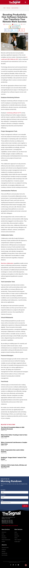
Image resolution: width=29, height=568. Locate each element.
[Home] (1, 7)
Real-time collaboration (7, 263)
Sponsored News (15, 7)
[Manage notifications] (26, 565)
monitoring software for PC (14, 112)
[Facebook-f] (10, 564)
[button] (4, 2)
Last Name (3, 495)
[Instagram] (15, 564)
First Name (3, 489)
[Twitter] (13, 564)
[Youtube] (18, 564)
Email (2, 500)
